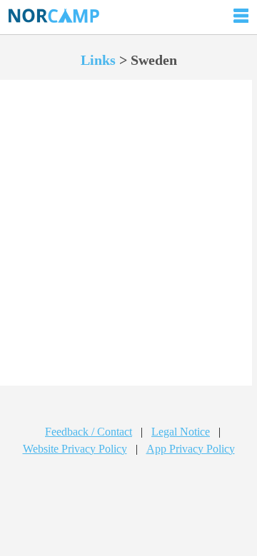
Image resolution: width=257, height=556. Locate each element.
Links (98, 60)
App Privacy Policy (190, 449)
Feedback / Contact (88, 432)
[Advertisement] (128, 247)
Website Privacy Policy (75, 449)
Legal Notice (180, 432)
